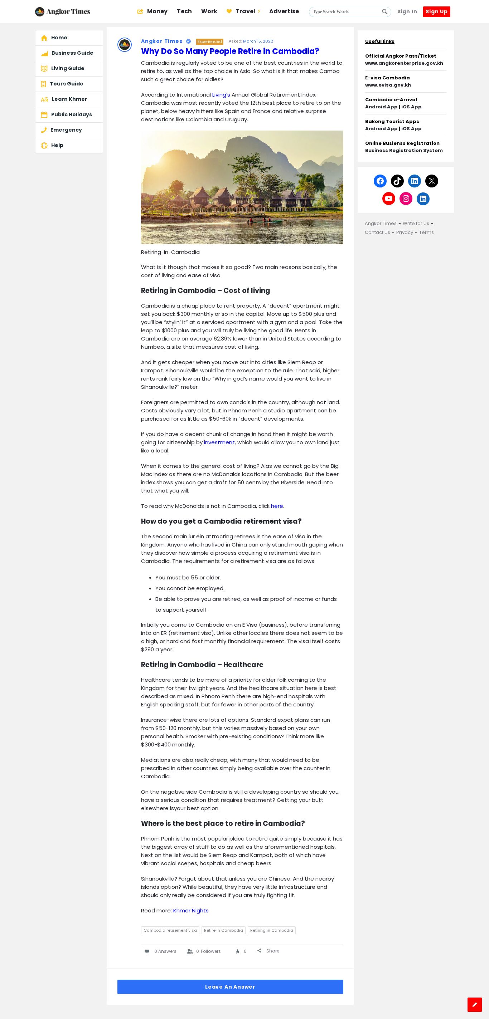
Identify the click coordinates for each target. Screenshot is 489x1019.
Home (59, 37)
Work (209, 11)
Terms (426, 232)
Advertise (284, 11)
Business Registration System (404, 150)
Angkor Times (381, 223)
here (277, 506)
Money (157, 11)
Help (57, 145)
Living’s (222, 94)
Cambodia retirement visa (170, 930)
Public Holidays (71, 114)
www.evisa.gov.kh (388, 85)
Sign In (407, 11)
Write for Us (416, 223)
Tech (184, 11)
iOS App (411, 106)
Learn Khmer (69, 99)
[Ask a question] (475, 1005)
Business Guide (72, 53)
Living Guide (67, 68)
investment (219, 442)
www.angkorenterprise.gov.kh (404, 63)
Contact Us (377, 232)
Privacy (404, 232)
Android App (381, 106)
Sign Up (437, 11)
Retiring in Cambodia (271, 930)
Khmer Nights (191, 910)
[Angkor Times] (71, 11)
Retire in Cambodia (223, 930)
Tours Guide (66, 83)
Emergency (66, 129)
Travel (244, 11)
